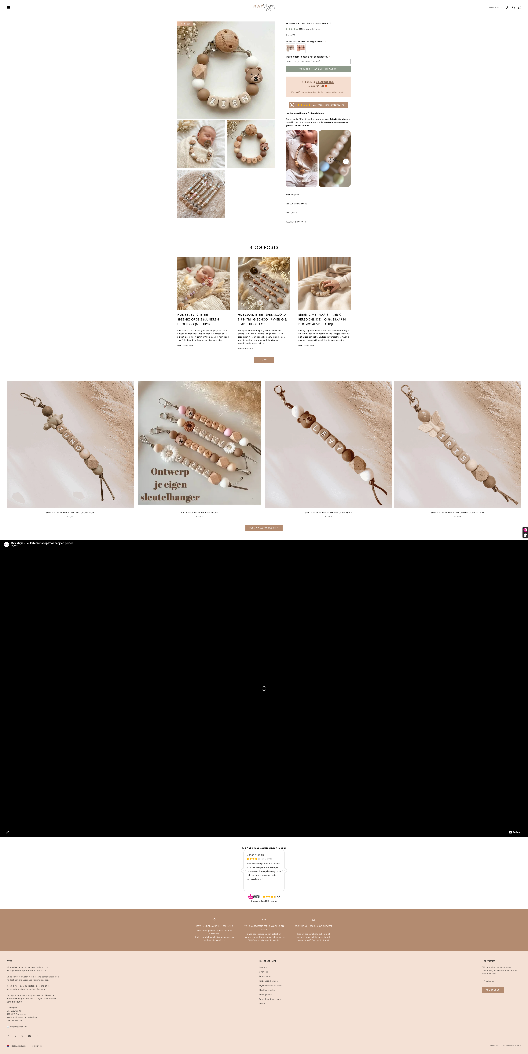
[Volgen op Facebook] (8, 1036)
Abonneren (493, 990)
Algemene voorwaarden (270, 985)
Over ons (263, 972)
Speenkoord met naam (270, 999)
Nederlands (494, 8)
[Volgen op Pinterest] (22, 1036)
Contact (263, 967)
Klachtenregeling (267, 990)
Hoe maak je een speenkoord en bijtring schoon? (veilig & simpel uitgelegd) (262, 319)
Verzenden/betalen (268, 981)
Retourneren (265, 976)
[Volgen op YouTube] (29, 1036)
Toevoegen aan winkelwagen (318, 69)
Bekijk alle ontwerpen (264, 528)
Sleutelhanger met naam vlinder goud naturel (457, 512)
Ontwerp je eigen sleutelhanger (199, 512)
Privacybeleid (266, 994)
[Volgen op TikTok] (36, 1036)
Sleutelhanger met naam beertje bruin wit (328, 512)
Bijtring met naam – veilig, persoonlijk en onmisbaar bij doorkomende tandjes (322, 319)
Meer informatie (185, 345)
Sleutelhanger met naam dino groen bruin (70, 512)
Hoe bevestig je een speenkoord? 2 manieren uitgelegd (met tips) (198, 319)
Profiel (262, 1003)
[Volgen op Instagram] (15, 1036)
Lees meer (264, 360)
